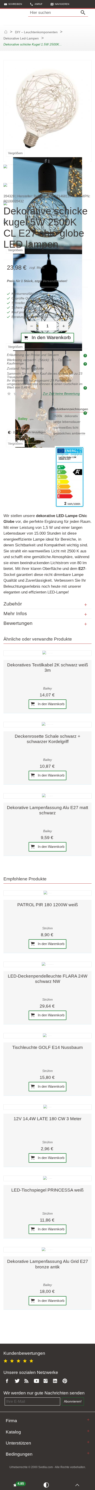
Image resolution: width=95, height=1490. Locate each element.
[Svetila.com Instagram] (46, 1381)
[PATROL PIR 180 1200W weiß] (47, 893)
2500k (57, 416)
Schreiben (15, 4)
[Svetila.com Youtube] (37, 1381)
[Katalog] (88, 1431)
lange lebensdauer (66, 422)
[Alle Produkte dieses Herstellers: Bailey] (25, 418)
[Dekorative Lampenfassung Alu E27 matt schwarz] (47, 795)
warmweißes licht (65, 427)
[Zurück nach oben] (78, 1484)
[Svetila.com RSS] (27, 1381)
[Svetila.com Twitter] (18, 1381)
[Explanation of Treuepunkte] (85, 387)
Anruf (38, 4)
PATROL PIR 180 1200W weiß (47, 904)
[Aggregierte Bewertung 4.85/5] (19, 1360)
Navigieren (62, 4)
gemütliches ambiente (69, 433)
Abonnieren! (73, 1401)
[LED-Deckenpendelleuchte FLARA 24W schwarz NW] (47, 964)
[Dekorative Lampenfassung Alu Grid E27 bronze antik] (47, 1249)
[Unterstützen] (88, 1442)
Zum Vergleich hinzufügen (28, 432)
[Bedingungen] (88, 1453)
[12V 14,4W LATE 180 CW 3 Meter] (47, 1107)
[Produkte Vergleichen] (47, 1484)
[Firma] (88, 1420)
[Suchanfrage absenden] (84, 12)
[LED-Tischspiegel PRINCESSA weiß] (47, 1178)
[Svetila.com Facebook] (8, 1381)
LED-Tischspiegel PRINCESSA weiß (47, 1190)
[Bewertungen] (85, 624)
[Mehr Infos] (85, 614)
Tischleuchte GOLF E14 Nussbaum (47, 1047)
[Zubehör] (85, 605)
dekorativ (71, 416)
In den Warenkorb (50, 704)
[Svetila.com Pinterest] (65, 1381)
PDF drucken (27, 440)
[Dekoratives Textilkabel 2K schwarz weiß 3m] (47, 653)
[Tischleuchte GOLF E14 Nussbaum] (47, 1035)
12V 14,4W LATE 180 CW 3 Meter (47, 1118)
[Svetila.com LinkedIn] (56, 1381)
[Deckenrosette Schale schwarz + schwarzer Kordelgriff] (47, 724)
